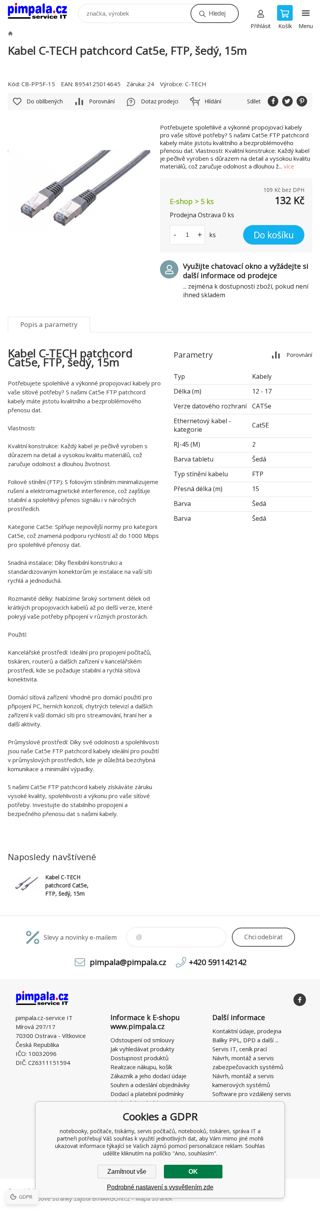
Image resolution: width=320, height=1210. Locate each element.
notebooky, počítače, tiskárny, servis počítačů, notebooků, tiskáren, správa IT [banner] (42, 11)
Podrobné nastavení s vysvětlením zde (160, 1187)
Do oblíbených (45, 101)
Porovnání (102, 101)
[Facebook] (299, 1000)
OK (193, 1171)
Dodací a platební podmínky (147, 1094)
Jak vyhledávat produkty (142, 1049)
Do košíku (274, 235)
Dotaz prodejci (159, 101)
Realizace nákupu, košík (141, 1067)
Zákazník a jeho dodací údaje (148, 1076)
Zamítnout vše (126, 1171)
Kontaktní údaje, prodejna (246, 1031)
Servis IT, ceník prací (239, 1049)
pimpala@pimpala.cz (128, 962)
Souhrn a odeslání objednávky (150, 1085)
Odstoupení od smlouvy (142, 1040)
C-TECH (195, 84)
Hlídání (212, 101)
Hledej (217, 13)
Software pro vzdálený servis (251, 1094)
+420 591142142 (218, 962)
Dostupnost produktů (139, 1058)
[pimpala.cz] (10, 33)
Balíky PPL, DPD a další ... (245, 1040)
